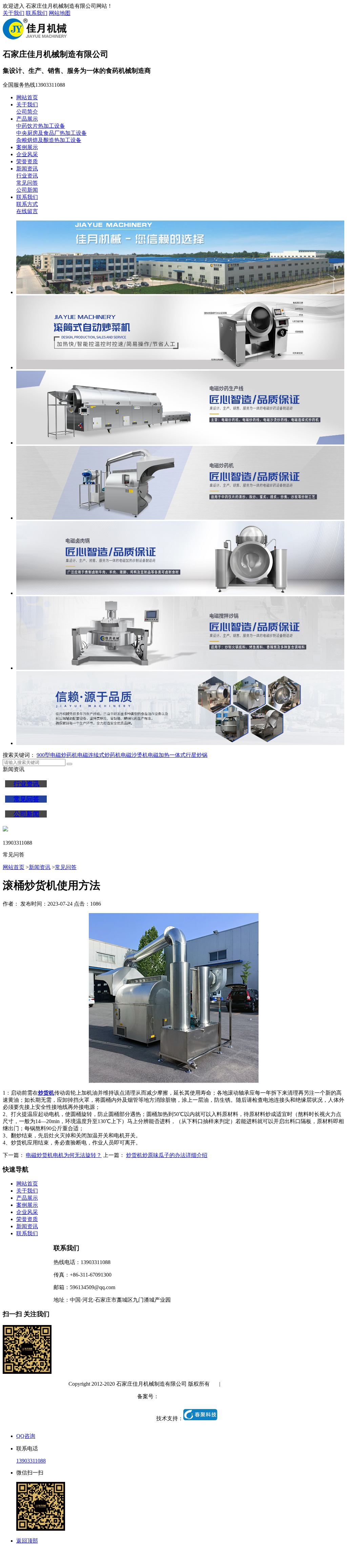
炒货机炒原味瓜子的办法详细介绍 (166, 1155)
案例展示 (27, 147)
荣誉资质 (27, 161)
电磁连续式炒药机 (99, 755)
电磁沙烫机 (134, 755)
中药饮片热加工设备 (40, 126)
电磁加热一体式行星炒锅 (177, 755)
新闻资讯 (27, 168)
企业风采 (27, 154)
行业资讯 (27, 176)
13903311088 (31, 1461)
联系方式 (27, 204)
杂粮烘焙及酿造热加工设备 (48, 140)
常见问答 (27, 183)
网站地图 (59, 13)
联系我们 (36, 13)
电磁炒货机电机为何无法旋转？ (64, 1155)
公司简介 (27, 112)
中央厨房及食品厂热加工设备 (51, 133)
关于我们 (13, 13)
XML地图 (267, 1384)
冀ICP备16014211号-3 (184, 1396)
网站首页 (27, 97)
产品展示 (27, 119)
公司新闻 (27, 190)
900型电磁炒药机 (57, 755)
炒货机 (46, 1093)
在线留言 (27, 211)
